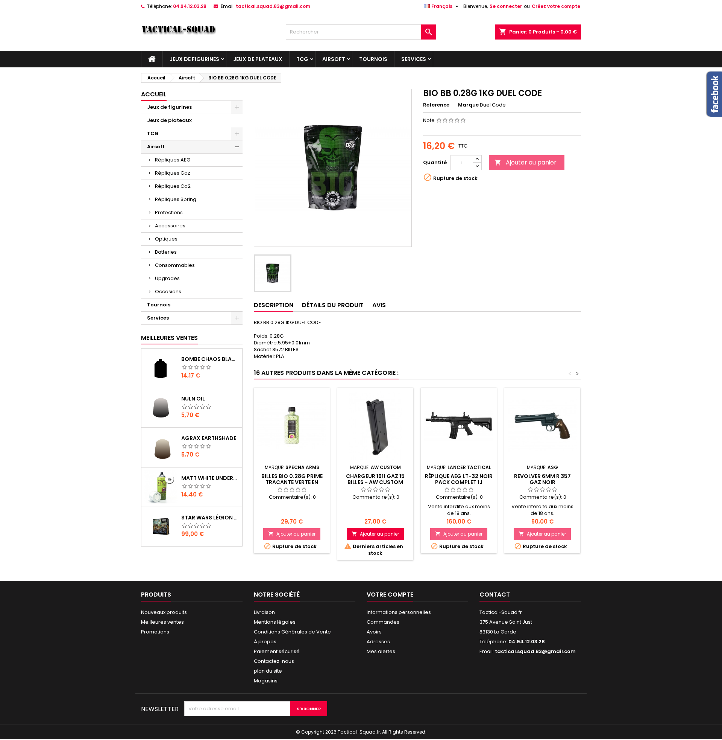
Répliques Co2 (173, 186)
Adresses (378, 641)
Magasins (266, 680)
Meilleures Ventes (169, 337)
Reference (436, 105)
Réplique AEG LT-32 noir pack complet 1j (459, 479)
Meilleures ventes (162, 622)
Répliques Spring (175, 199)
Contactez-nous (274, 661)
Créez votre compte (556, 6)
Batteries (166, 252)
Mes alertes (381, 651)
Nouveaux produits (164, 612)
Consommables (175, 265)
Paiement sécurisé (277, 651)
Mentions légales (275, 622)
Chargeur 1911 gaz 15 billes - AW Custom (375, 479)
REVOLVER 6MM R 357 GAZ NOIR (542, 479)
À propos (265, 641)
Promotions (155, 631)
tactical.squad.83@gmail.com (273, 6)
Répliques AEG (172, 159)
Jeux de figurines (194, 59)
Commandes (383, 622)
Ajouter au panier (525, 162)
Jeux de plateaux (257, 59)
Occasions (168, 291)
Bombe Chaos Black (210, 359)
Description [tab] (273, 305)
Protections (169, 212)
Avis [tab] (379, 305)
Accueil (154, 94)
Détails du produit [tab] (333, 305)
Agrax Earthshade (208, 438)
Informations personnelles (399, 612)
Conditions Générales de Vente (292, 631)
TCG (302, 59)
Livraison (264, 612)
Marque (468, 105)
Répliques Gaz (172, 173)
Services (413, 59)
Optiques (166, 238)
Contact (494, 594)
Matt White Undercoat (210, 478)
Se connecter (506, 6)
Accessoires (170, 225)
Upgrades (167, 278)
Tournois (373, 59)
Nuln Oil (193, 399)
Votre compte (390, 594)
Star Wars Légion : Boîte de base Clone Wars (210, 518)
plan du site (268, 671)
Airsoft (333, 59)
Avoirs (374, 631)
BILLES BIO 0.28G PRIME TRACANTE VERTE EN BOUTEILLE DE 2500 (292, 482)
